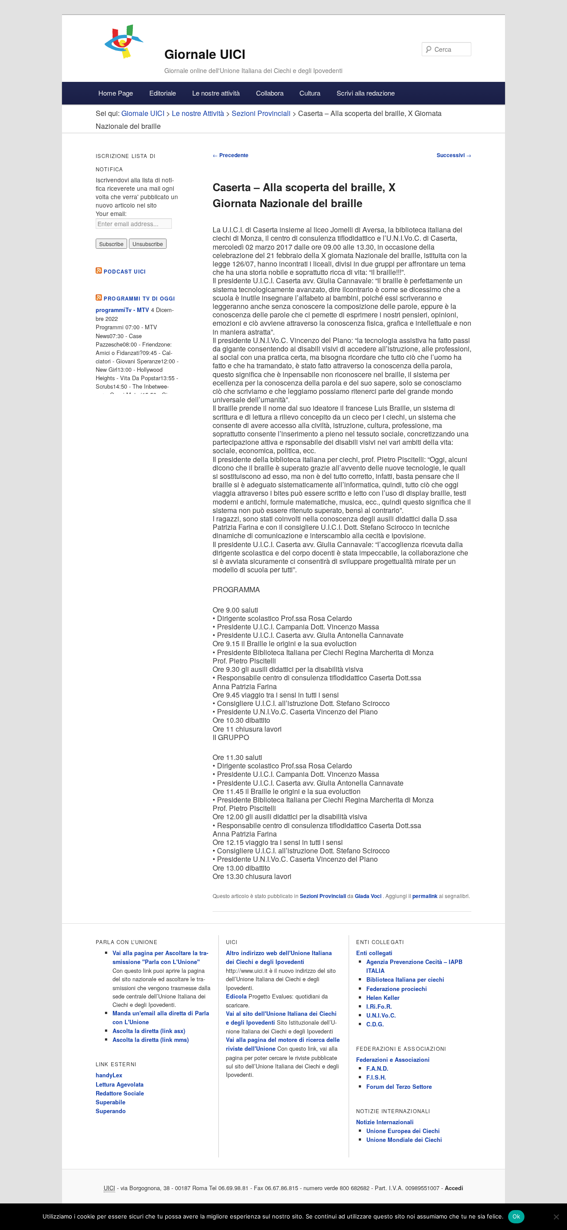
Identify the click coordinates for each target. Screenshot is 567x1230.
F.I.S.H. (376, 1077)
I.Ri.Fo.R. (379, 1006)
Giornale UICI (204, 54)
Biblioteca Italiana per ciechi (405, 979)
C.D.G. (375, 1024)
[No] (555, 1216)
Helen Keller (383, 998)
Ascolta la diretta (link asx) (149, 1031)
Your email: (111, 213)
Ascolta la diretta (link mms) (151, 1040)
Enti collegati (374, 953)
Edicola (236, 996)
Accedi (454, 1188)
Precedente (231, 155)
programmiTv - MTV (122, 310)
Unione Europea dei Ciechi (403, 1131)
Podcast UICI (125, 271)
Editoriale (162, 92)
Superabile (110, 1102)
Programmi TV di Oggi (139, 298)
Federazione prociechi (396, 989)
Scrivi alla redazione (366, 92)
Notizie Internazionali (385, 1122)
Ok (516, 1216)
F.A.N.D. (377, 1068)
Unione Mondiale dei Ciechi (404, 1140)
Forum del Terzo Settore (399, 1087)
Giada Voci (369, 896)
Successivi (454, 155)
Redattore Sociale (120, 1093)
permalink (425, 896)
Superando (111, 1111)
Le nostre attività (216, 92)
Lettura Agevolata (120, 1084)
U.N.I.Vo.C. (381, 1015)
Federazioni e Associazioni (393, 1060)
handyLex (109, 1075)
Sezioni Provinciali (323, 896)
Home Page (115, 92)
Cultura (309, 92)
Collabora (270, 92)
